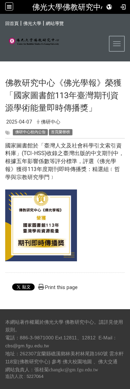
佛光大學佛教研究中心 (70, 6)
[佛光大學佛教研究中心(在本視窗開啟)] (31, 42)
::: (1, 22)
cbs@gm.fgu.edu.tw (27, 345)
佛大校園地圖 (77, 361)
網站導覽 (55, 23)
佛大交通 (108, 361)
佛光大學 (32, 23)
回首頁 (12, 23)
